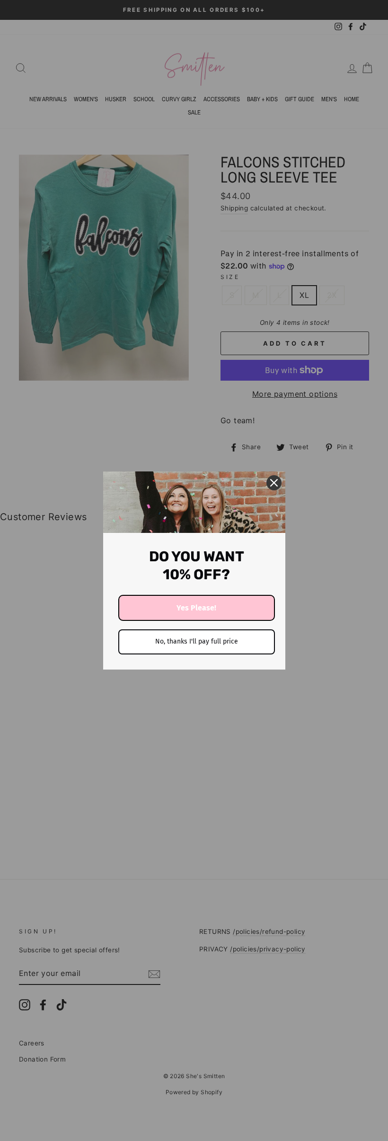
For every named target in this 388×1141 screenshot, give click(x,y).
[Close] (274, 482)
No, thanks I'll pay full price (196, 641)
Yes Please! (196, 607)
